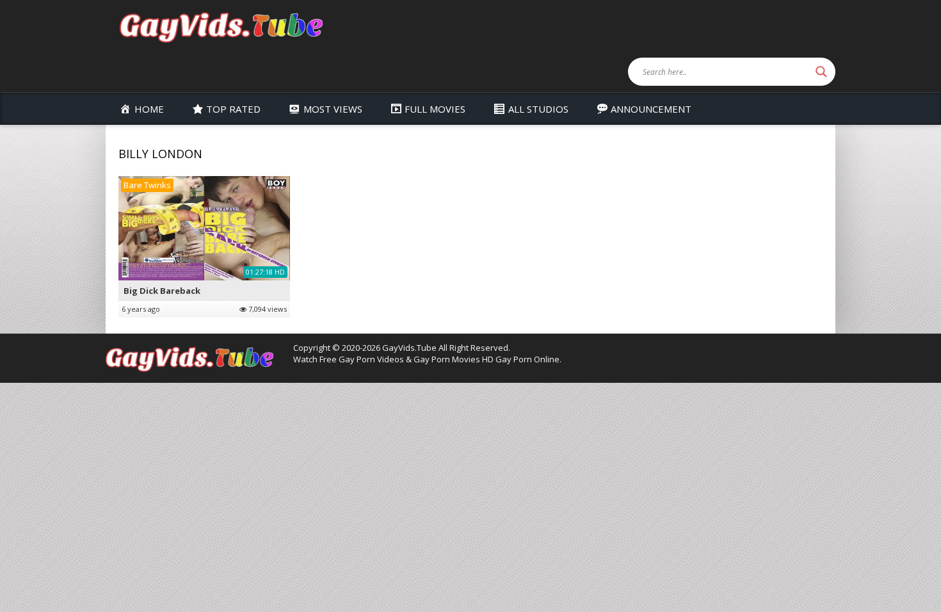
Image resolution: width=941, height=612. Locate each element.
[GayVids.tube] (221, 26)
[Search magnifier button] (821, 72)
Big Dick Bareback (162, 290)
